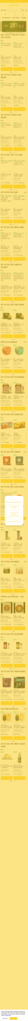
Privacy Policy (8, 1015)
